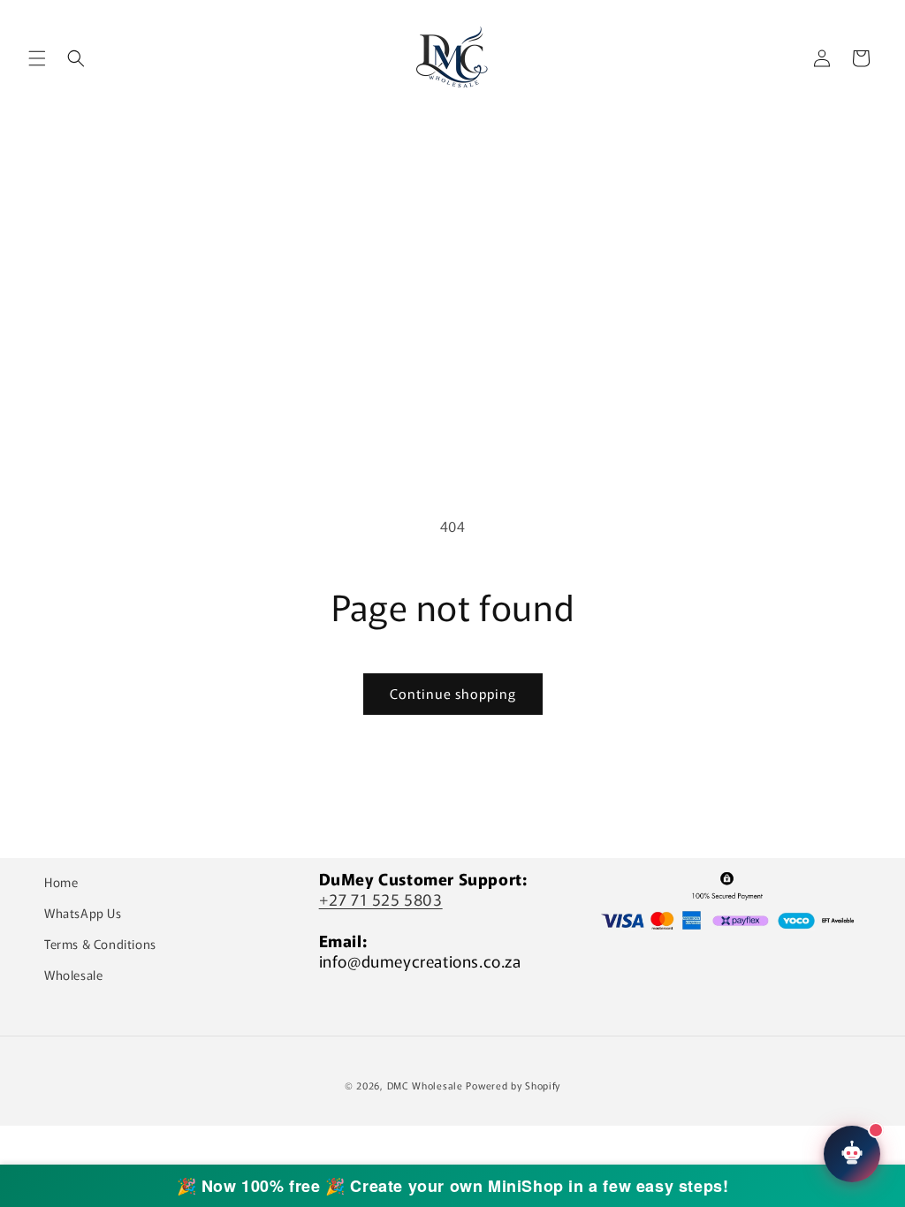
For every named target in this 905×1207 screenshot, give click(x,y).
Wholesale (73, 974)
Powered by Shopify (513, 1085)
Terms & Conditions (100, 944)
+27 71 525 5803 (381, 898)
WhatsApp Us (83, 913)
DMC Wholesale (425, 1085)
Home (61, 882)
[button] (37, 58)
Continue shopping (453, 693)
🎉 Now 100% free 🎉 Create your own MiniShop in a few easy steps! (453, 1185)
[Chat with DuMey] (852, 1154)
